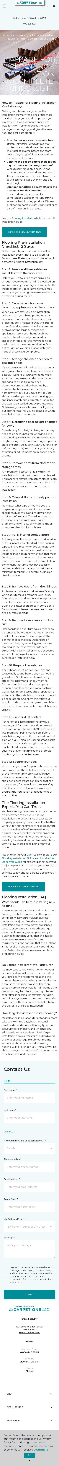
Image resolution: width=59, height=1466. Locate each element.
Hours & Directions (29, 1332)
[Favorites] (48, 6)
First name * (10, 1090)
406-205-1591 (29, 23)
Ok (29, 1455)
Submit (29, 1294)
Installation (46, 35)
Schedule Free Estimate (23, 886)
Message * (9, 1238)
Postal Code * (11, 1199)
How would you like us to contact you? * (25, 1141)
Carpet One (8, 35)
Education (14, 1420)
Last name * (10, 1110)
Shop (10, 1394)
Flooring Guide (27, 35)
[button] (42, 6)
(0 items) (54, 6)
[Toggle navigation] (4, 6)
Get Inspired (15, 1407)
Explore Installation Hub (24, 232)
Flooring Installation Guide (18, 858)
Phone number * (12, 1159)
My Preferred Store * (14, 1219)
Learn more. (41, 1449)
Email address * (12, 1179)
